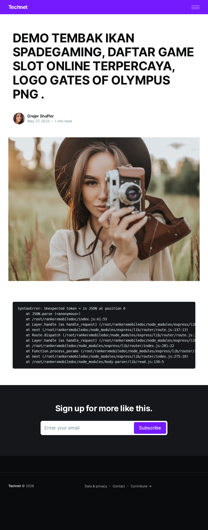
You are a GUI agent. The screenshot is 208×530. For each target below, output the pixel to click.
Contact (119, 486)
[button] (195, 7)
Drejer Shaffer (40, 116)
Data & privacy (96, 486)
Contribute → (141, 486)
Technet (18, 7)
